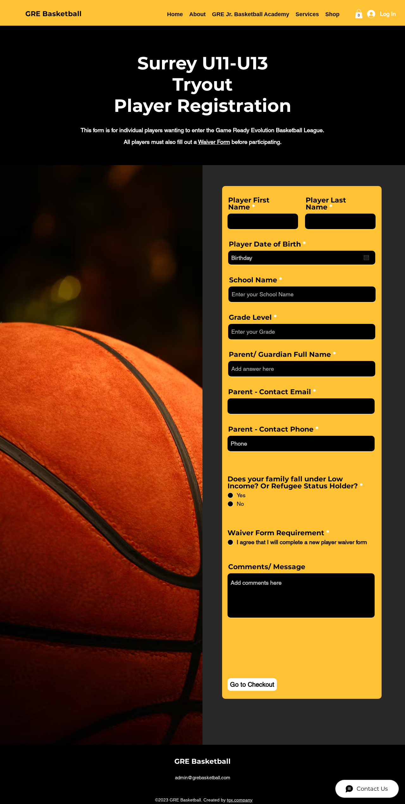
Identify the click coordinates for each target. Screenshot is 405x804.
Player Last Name (326, 204)
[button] (197, 14)
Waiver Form (214, 141)
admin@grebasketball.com (202, 777)
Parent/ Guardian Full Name (280, 354)
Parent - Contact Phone (271, 429)
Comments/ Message (266, 566)
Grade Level (250, 317)
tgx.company (239, 799)
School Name (253, 280)
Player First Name (249, 204)
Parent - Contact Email (269, 392)
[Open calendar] (366, 257)
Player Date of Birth (269, 244)
